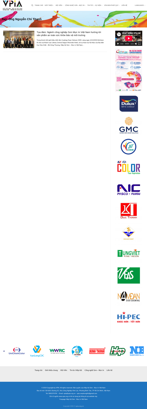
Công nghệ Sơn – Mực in (74, 5)
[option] (13, 351)
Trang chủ (39, 5)
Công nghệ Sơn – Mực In (94, 370)
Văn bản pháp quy (111, 5)
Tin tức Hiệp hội (76, 370)
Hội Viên (63, 370)
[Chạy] (118, 44)
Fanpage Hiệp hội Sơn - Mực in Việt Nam (74, 399)
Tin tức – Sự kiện (94, 5)
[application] (128, 38)
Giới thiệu (49, 5)
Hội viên (59, 5)
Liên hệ (124, 5)
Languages (139, 5)
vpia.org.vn (80, 406)
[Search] (32, 5)
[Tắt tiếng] (136, 44)
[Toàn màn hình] (139, 44)
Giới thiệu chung (51, 370)
